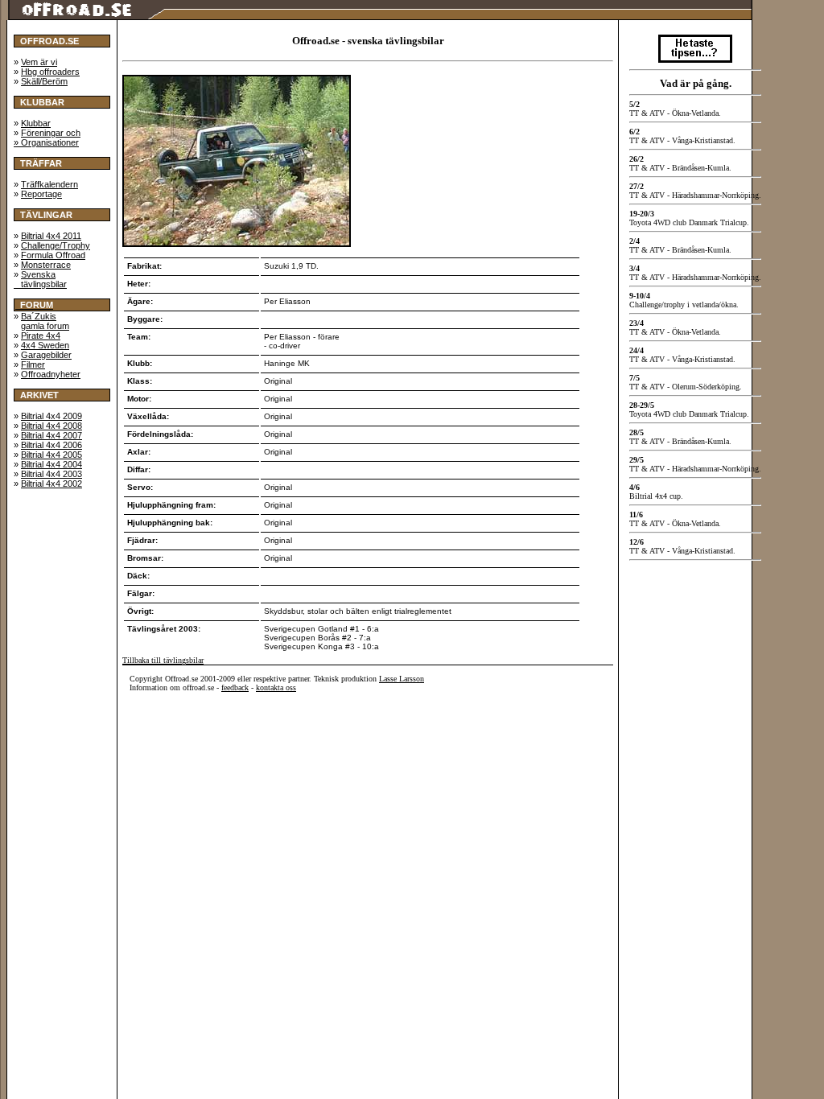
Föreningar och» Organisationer (47, 137)
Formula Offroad (53, 255)
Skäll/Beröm (44, 81)
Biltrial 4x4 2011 (51, 236)
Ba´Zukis (38, 316)
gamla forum (45, 326)
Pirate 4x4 (40, 335)
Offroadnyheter (50, 374)
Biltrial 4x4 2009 (51, 416)
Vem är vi (39, 62)
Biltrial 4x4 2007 (51, 435)
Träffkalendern (49, 184)
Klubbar (36, 123)
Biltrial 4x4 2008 (51, 425)
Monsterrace (46, 265)
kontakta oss (276, 687)
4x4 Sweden (45, 345)
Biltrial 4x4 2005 (51, 454)
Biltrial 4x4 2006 (51, 445)
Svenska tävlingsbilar (40, 279)
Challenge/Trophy (55, 245)
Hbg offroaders (50, 71)
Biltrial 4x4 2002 (51, 483)
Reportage (41, 194)
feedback (235, 687)
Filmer (33, 364)
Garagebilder (46, 355)
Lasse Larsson (401, 678)
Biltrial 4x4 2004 (51, 464)
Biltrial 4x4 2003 (51, 474)
